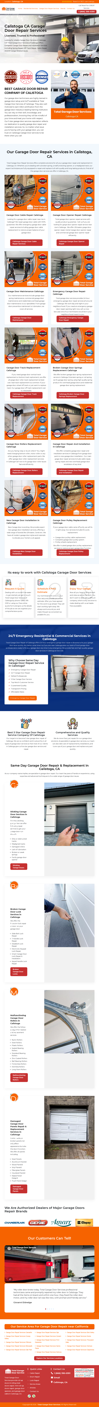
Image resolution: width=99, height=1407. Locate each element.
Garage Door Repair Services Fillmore (18, 1342)
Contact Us (71, 8)
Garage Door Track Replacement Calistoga (23, 369)
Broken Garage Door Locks (18, 971)
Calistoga (15, 14)
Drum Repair (35, 1377)
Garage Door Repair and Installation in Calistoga (71, 445)
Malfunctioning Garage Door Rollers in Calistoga (18, 1019)
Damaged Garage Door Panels (18, 1189)
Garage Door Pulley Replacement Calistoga (70, 521)
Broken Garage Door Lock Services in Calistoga (18, 913)
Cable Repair (35, 1373)
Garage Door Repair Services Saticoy (49, 1352)
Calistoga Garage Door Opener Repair (72, 243)
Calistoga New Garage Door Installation (24, 552)
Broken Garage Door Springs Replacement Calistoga (67, 369)
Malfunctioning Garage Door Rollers (19, 1077)
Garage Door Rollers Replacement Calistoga (24, 445)
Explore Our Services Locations (50, 1358)
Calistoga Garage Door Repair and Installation (71, 471)
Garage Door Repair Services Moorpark (19, 1346)
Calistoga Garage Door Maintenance (22, 319)
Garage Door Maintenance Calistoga (25, 291)
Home (20, 8)
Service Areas (35, 1384)
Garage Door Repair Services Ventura (79, 1346)
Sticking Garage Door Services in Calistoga (18, 814)
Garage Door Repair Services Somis (79, 1336)
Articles (33, 1388)
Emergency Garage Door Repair (22, 698)
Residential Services (31, 8)
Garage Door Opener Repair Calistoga (72, 215)
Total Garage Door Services (49, 1405)
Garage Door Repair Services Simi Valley (80, 1332)
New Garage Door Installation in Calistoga (22, 521)
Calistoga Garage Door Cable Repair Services (25, 243)
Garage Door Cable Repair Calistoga (24, 215)
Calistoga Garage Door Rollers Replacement (25, 471)
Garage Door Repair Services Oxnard (49, 1336)
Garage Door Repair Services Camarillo (19, 1332)
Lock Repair (34, 1380)
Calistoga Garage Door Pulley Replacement (71, 552)
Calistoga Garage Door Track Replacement (25, 395)
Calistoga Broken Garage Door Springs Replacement (71, 395)
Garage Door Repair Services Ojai (48, 1332)
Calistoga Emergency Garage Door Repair (71, 319)
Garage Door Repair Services (49, 8)
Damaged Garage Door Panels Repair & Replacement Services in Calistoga (18, 1128)
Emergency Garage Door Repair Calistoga (69, 292)
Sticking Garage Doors (18, 866)
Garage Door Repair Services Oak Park (19, 1350)
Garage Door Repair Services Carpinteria (80, 1350)
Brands (63, 8)
